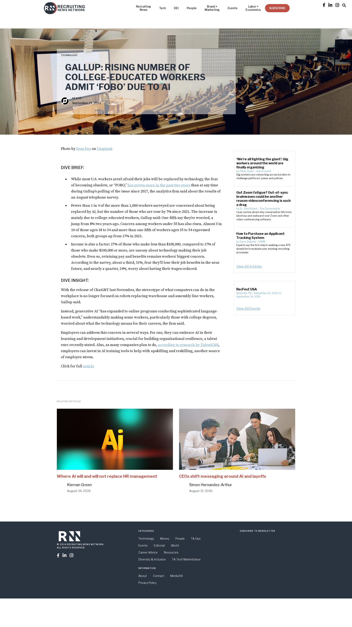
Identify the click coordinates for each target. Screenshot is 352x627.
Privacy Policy (147, 582)
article (88, 366)
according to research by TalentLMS (188, 345)
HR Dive (77, 98)
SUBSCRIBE (277, 8)
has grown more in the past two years (159, 185)
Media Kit (176, 576)
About (142, 576)
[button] (344, 4)
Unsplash (104, 148)
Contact (158, 576)
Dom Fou (83, 148)
